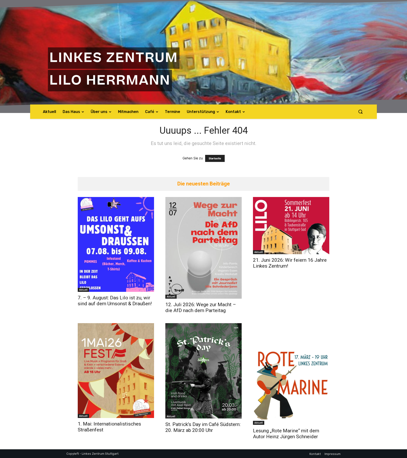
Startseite (215, 158)
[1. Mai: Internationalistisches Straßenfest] (116, 370)
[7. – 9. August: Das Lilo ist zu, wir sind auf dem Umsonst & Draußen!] (116, 244)
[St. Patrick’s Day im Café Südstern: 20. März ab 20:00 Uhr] (203, 370)
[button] (360, 111)
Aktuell (83, 289)
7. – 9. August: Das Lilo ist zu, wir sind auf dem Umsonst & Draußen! (115, 300)
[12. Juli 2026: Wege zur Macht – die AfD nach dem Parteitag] (203, 248)
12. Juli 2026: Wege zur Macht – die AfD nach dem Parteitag (200, 307)
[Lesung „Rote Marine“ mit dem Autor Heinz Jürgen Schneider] (291, 374)
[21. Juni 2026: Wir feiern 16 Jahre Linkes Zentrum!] (291, 225)
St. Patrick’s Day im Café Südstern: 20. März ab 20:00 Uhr (202, 427)
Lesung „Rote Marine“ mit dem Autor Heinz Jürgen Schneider (286, 433)
